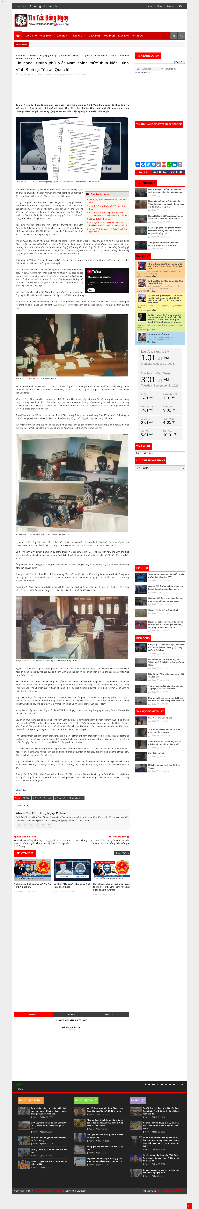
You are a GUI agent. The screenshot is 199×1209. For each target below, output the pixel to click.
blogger (33, 1014)
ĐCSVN (26, 55)
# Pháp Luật (60, 798)
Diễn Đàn (94, 36)
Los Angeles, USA (155, 351)
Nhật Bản (145, 431)
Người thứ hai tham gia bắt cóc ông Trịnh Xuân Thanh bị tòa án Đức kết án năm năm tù (161, 1111)
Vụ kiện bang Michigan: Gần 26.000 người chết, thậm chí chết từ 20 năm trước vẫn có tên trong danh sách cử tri (165, 299)
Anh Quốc (167, 406)
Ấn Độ (143, 394)
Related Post (25, 853)
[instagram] (178, 1084)
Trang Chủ (30, 36)
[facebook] (30, 6)
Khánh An (21, 790)
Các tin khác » (100, 194)
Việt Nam (45, 36)
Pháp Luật (56, 55)
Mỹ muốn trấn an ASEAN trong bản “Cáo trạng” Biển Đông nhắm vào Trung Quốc (166, 662)
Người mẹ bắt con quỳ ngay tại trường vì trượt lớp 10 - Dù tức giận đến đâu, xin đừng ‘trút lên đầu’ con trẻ (165, 625)
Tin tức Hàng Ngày (33, 817)
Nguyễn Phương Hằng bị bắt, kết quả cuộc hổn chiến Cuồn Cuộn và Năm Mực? (161, 1126)
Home (149, 6)
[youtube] (40, 6)
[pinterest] (55, 6)
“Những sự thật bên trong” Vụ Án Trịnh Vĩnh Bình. (32, 885)
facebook (110, 1014)
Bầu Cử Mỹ (143, 256)
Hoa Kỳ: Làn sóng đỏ (158, 334)
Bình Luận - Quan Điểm (26, 862)
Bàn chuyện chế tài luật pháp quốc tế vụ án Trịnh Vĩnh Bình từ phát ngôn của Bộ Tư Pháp (108, 214)
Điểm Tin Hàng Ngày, (56, 74)
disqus (71, 1014)
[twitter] (35, 6)
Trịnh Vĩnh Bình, (82, 74)
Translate (145, 72)
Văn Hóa (62, 36)
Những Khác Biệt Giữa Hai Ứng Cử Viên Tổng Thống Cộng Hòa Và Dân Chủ (165, 266)
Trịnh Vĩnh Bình (70, 55)
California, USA (170, 394)
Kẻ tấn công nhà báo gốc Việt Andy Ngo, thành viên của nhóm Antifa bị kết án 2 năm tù (161, 1158)
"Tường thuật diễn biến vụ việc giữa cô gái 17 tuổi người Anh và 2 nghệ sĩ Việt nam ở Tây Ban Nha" (105, 1123)
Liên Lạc (123, 36)
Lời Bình (176, 172)
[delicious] (182, 1084)
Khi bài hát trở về (156, 753)
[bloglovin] (50, 6)
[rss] (45, 6)
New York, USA (148, 406)
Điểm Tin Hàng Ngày (40, 55)
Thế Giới (78, 36)
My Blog (137, 36)
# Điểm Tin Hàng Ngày (42, 798)
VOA (18, 793)
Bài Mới (143, 172)
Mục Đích (109, 36)
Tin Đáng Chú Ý (146, 183)
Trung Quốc (168, 419)
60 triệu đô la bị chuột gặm (100, 219)
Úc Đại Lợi (145, 419)
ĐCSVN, (43, 74)
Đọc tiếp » (152, 276)
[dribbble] (166, 1084)
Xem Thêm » (123, 853)
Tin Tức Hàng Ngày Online (46, 813)
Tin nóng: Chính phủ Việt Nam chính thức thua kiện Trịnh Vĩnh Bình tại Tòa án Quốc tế (108, 224)
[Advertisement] (131, 20)
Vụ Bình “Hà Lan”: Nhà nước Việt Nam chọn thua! (72, 885)
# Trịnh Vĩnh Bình (75, 798)
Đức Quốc (167, 431)
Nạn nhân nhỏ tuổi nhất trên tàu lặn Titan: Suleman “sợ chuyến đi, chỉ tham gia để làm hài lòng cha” (166, 204)
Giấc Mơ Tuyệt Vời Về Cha (160, 718)
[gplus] (154, 1084)
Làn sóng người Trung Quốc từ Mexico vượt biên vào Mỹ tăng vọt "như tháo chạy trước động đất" (166, 231)
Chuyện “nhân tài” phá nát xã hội (163, 610)
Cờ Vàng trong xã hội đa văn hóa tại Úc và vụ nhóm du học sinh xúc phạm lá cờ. (49, 1126)
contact (170, 6)
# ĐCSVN (26, 798)
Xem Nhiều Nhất (160, 172)
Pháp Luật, (69, 74)
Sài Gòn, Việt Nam (155, 373)
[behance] (174, 1084)
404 (180, 6)
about (159, 6)
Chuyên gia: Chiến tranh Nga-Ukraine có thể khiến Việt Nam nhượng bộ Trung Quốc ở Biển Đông (166, 647)
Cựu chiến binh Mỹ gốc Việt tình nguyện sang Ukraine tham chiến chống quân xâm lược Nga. (49, 1111)
